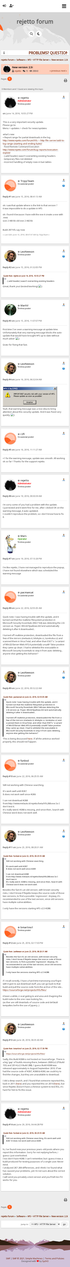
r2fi (22, 434)
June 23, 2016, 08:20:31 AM (23, 847)
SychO (45, 1261)
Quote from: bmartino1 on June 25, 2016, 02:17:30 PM (25, 1048)
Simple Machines (34, 1258)
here (30, 738)
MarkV (24, 305)
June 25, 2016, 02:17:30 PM (23, 943)
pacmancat (26, 592)
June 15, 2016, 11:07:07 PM (22, 320)
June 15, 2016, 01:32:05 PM (22, 267)
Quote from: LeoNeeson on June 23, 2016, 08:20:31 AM (25, 951)
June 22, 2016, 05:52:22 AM (22, 688)
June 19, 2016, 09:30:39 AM (22, 496)
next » (64, 70)
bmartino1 (26, 927)
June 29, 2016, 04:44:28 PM (23, 1124)
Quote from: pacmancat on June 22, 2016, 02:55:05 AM (25, 697)
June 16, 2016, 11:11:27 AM (22, 449)
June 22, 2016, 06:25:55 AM (23, 776)
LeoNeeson (27, 251)
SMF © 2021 (18, 1258)
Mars (23, 536)
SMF (8, 1258)
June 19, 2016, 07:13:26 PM (22, 558)
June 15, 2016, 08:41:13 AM (22, 196)
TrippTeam (27, 181)
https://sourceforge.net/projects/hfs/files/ (25, 989)
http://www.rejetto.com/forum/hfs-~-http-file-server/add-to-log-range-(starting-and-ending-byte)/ (34, 142)
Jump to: (25, 1224)
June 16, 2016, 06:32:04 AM (22, 379)
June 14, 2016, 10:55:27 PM (18, 113)
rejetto (17, 71)
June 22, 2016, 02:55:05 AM (22, 608)
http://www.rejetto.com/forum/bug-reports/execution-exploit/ (30, 151)
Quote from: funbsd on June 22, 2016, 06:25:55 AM (24, 856)
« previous (55, 70)
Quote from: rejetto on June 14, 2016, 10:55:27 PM (23, 276)
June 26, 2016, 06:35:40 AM (23, 1040)
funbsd (24, 760)
